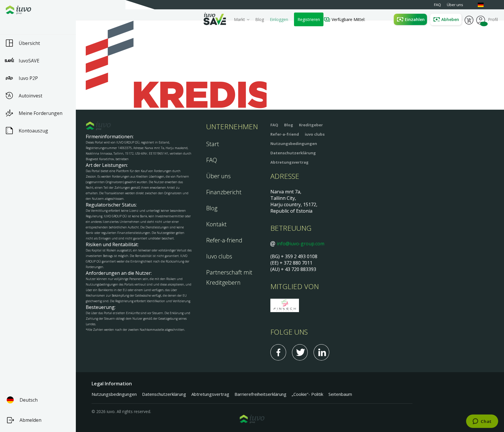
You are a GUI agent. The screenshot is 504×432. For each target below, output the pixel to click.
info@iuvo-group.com (300, 243)
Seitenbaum (340, 394)
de (483, 4)
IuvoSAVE (29, 60)
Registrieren (309, 19)
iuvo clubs (315, 134)
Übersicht (29, 43)
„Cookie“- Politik (307, 394)
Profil (480, 19)
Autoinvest (30, 95)
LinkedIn (321, 352)
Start (212, 144)
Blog (259, 19)
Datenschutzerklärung (293, 152)
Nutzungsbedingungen (293, 143)
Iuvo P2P (28, 78)
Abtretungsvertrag (289, 162)
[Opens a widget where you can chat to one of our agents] (482, 421)
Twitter (300, 352)
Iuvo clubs (219, 256)
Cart (469, 19)
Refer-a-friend (224, 240)
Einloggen (279, 19)
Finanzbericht (224, 192)
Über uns (218, 176)
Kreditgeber (311, 124)
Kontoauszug (33, 130)
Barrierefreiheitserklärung (260, 394)
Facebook (278, 352)
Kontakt (216, 224)
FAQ (211, 160)
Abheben (450, 19)
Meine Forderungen (40, 113)
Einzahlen (415, 19)
